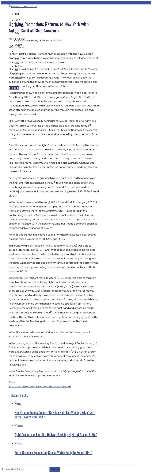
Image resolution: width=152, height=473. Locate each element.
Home (17, 13)
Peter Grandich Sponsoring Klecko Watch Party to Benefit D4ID (53, 452)
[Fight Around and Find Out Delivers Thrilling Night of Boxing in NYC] (19, 425)
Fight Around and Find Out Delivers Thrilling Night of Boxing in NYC (56, 434)
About (17, 20)
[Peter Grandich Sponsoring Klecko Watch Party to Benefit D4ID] (19, 443)
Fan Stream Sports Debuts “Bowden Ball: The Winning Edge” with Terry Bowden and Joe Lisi (55, 414)
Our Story (18, 66)
